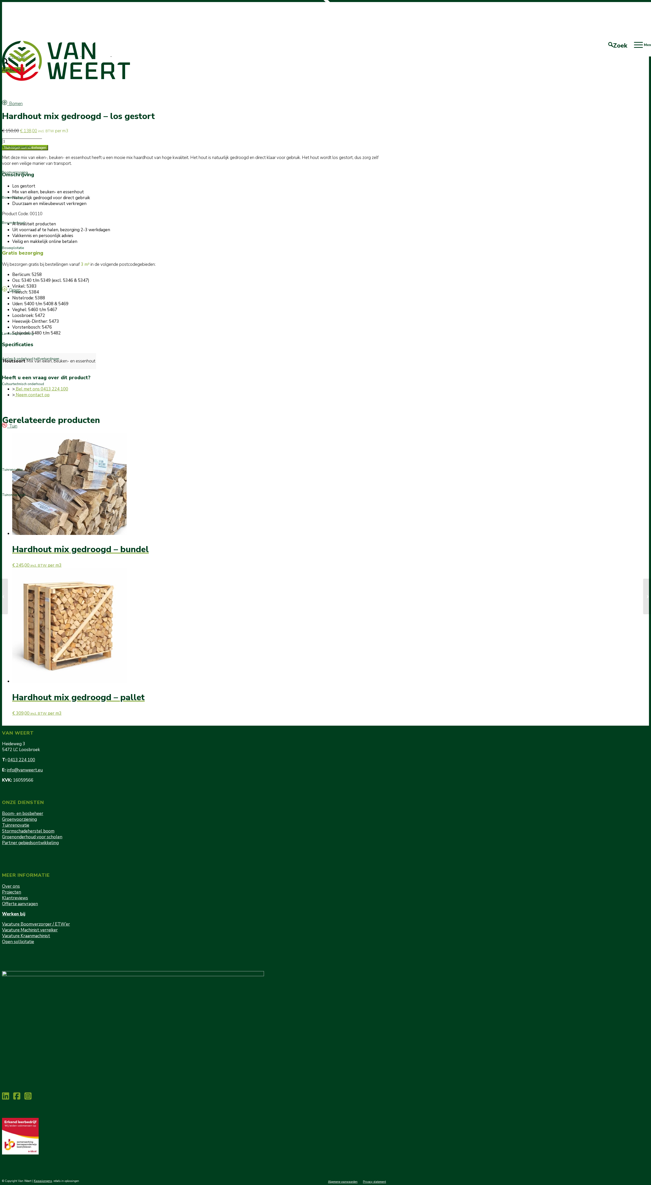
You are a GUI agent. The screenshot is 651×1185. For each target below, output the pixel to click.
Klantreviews (15, 898)
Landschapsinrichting (18, 333)
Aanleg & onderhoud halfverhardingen (30, 359)
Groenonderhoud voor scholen (32, 837)
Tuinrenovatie (12, 469)
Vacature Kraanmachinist (26, 936)
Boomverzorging (15, 172)
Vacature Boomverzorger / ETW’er (36, 924)
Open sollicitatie (18, 942)
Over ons (11, 886)
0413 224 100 (21, 760)
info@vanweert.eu (25, 770)
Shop (382, 6)
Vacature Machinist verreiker (30, 930)
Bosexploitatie (13, 248)
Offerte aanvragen (20, 904)
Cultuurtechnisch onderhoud (23, 384)
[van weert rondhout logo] (67, 61)
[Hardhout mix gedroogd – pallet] (647, 596)
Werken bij (13, 914)
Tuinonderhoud (13, 495)
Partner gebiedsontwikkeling (30, 843)
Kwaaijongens (43, 1181)
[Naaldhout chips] (4, 596)
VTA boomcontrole (16, 147)
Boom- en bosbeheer (22, 813)
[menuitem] (381, 6)
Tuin (12, 426)
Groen (14, 290)
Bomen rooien (12, 197)
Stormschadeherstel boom (28, 831)
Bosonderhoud (13, 223)
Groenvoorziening (19, 819)
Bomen (15, 104)
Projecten (11, 892)
